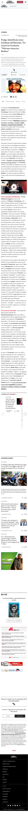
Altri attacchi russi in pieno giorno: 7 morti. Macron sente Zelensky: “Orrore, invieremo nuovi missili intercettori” (9, 507)
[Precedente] (3, 414)
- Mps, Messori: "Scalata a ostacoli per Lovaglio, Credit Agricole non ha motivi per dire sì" (13, 654)
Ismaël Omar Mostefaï (15, 125)
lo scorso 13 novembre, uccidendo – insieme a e (13, 123)
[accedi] (25, 2)
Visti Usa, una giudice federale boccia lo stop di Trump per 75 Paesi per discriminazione (11, 403)
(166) (26, 530)
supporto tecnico (20, 744)
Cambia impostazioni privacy (9, 766)
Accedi (8, 716)
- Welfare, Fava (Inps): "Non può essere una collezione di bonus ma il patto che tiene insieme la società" (13, 647)
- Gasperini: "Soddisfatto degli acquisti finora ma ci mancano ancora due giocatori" (13, 640)
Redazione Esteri (9, 411)
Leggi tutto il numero (14, 620)
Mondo (4, 32)
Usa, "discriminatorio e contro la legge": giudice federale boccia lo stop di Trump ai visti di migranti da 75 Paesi (10, 540)
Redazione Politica (6, 530)
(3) (26, 497)
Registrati (20, 716)
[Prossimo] (25, 414)
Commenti (5, 96)
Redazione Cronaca (6, 497)
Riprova (14, 750)
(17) (26, 514)
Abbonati (20, 2)
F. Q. (2, 54)
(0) (18, 411)
